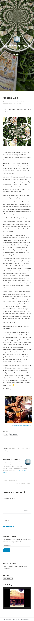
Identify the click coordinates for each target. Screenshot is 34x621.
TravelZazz (7, 101)
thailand (18, 451)
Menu (18, 54)
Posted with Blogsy (27, 425)
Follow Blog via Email (10, 536)
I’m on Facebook (8, 526)
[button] (13, 602)
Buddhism (12, 448)
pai (21, 448)
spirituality (11, 451)
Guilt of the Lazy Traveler (23, 484)
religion (5, 451)
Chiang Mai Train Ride (9, 481)
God (17, 448)
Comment (25, 510)
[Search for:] (11, 520)
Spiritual (16, 101)
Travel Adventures (24, 101)
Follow (6, 550)
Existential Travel (17, 46)
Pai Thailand (26, 448)
